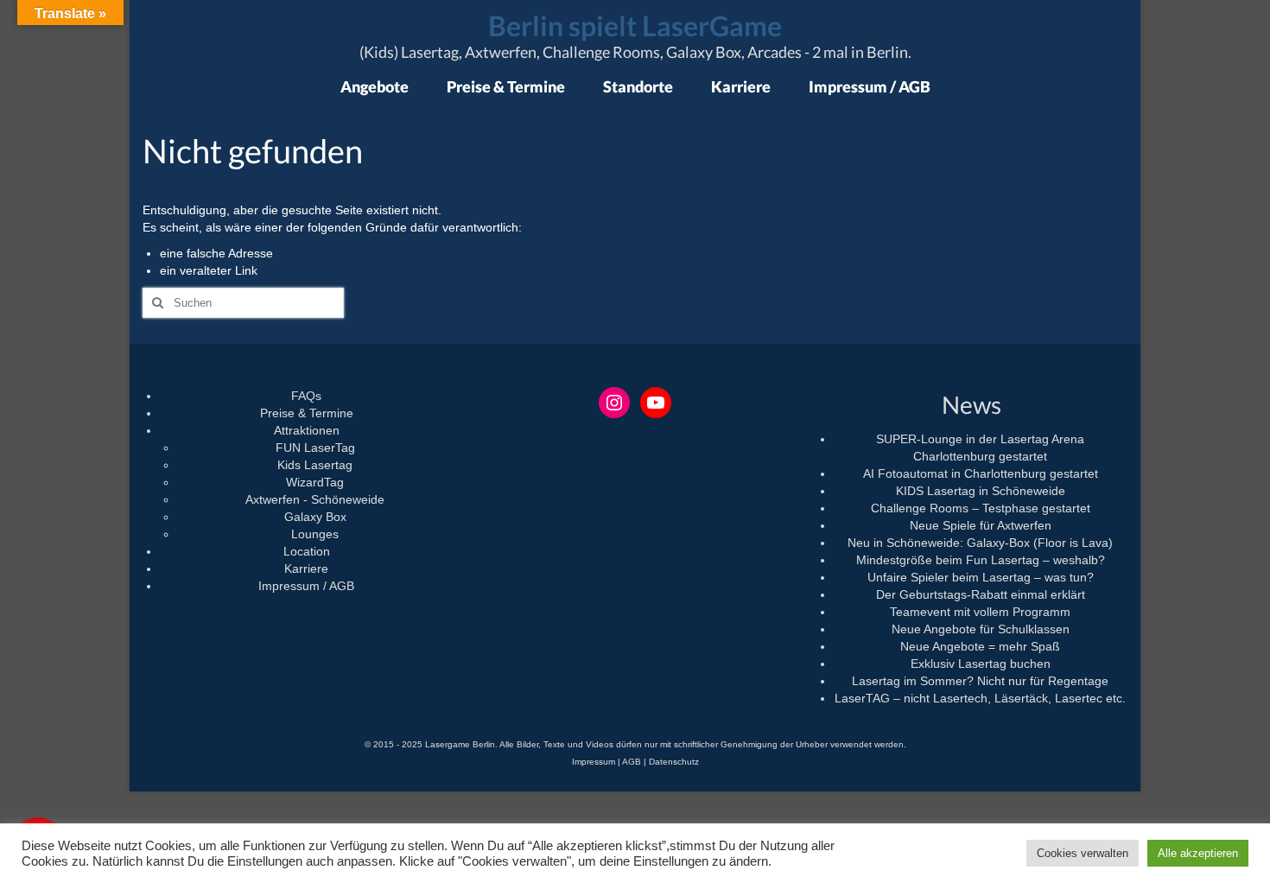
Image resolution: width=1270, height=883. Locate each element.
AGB (631, 761)
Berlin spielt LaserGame (635, 25)
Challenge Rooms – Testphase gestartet (980, 508)
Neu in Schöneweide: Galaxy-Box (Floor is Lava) (980, 542)
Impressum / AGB (306, 586)
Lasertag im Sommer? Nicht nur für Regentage (980, 681)
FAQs (306, 396)
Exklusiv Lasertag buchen (981, 663)
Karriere (306, 568)
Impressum (593, 761)
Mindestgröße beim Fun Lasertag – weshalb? (980, 560)
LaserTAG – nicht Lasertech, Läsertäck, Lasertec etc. (980, 698)
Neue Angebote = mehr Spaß (980, 646)
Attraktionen (307, 430)
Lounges (315, 534)
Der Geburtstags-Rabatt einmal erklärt (980, 594)
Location (306, 551)
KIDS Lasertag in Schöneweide (980, 491)
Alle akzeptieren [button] (1198, 853)
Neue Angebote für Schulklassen (981, 629)
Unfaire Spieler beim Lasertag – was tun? (980, 577)
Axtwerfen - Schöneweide (314, 499)
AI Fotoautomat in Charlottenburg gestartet (980, 473)
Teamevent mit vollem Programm (980, 612)
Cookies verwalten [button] (1082, 853)
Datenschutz (674, 761)
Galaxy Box (315, 517)
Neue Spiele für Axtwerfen (980, 525)
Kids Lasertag (314, 465)
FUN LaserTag (315, 447)
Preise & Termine (306, 413)
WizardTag (315, 482)
